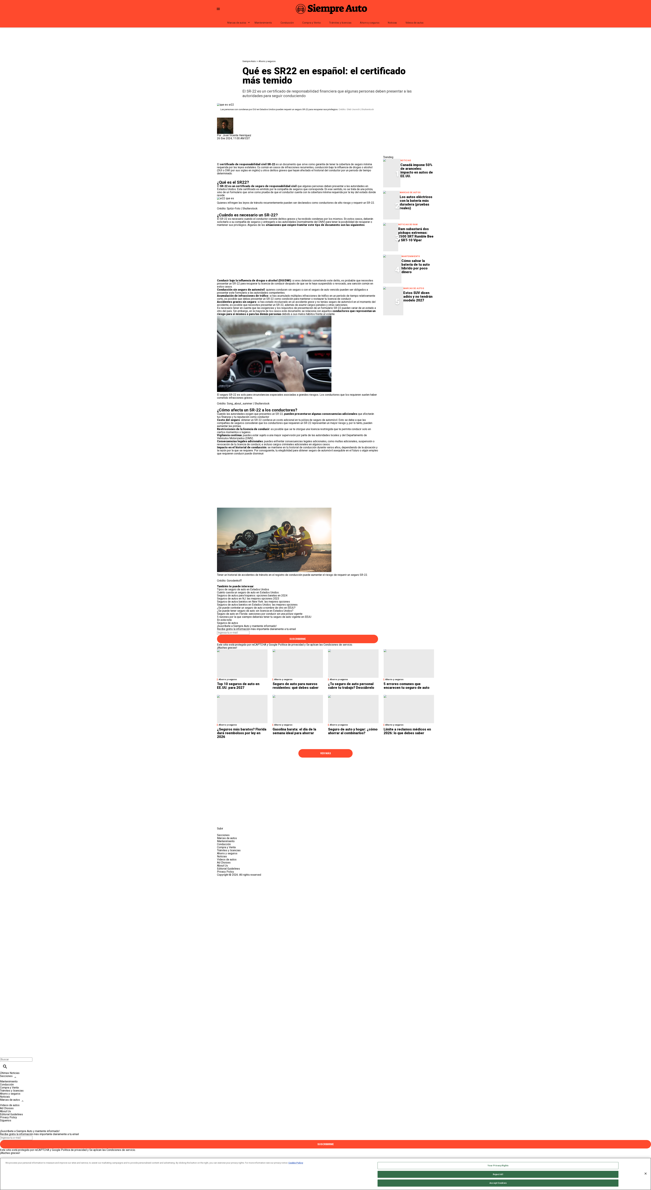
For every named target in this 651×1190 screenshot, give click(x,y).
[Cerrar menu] (4, 1053)
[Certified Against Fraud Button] (229, 877)
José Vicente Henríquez (237, 135)
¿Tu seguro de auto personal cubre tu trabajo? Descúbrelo (351, 686)
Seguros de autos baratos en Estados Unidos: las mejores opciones (257, 604)
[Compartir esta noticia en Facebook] (229, 141)
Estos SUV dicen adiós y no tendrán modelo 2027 (417, 296)
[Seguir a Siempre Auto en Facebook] (221, 820)
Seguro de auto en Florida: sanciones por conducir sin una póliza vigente (259, 613)
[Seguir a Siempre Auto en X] (229, 820)
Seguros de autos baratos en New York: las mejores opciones (253, 601)
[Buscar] (5, 1067)
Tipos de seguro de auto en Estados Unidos (243, 589)
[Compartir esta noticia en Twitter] (238, 141)
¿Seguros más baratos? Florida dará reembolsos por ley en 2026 (241, 733)
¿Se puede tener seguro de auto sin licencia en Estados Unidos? (255, 610)
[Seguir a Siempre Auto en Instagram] (238, 820)
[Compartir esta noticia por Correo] (246, 141)
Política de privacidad (291, 644)
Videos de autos (415, 22)
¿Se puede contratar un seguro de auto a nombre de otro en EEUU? (256, 607)
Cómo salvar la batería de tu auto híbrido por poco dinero (415, 266)
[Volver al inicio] (325, 888)
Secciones (6, 1076)
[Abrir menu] (218, 9)
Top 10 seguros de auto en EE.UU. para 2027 (238, 686)
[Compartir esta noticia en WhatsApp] (221, 141)
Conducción (287, 22)
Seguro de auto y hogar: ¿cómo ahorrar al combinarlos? (353, 731)
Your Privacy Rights (498, 1165)
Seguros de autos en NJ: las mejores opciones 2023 (248, 598)
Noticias (392, 22)
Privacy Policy (225, 871)
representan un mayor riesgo (329, 423)
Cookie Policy (295, 1163)
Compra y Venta (311, 22)
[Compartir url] (221, 159)
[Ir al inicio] (325, 766)
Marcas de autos (236, 22)
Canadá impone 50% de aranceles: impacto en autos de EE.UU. (416, 170)
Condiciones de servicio (337, 644)
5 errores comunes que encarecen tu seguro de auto (406, 686)
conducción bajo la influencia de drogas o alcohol (343, 167)
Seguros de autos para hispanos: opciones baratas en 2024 (252, 595)
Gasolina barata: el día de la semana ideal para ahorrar (294, 731)
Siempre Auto (249, 61)
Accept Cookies (498, 1183)
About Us (222, 865)
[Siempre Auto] (331, 8)
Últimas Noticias (9, 1073)
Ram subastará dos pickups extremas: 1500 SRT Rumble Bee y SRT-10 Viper (415, 234)
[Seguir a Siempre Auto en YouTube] (246, 820)
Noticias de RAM (408, 224)
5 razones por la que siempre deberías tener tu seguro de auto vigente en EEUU (264, 616)
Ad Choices (224, 862)
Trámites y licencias (340, 22)
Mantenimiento (263, 22)
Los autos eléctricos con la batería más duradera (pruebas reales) (416, 202)
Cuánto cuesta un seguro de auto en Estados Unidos (248, 592)
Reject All (498, 1174)
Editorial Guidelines (228, 868)
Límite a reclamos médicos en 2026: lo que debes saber (407, 731)
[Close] (645, 1173)
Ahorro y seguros (369, 22)
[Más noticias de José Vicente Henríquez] (225, 119)
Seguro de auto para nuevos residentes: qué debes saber (296, 686)
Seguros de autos (227, 623)
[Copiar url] (225, 151)
